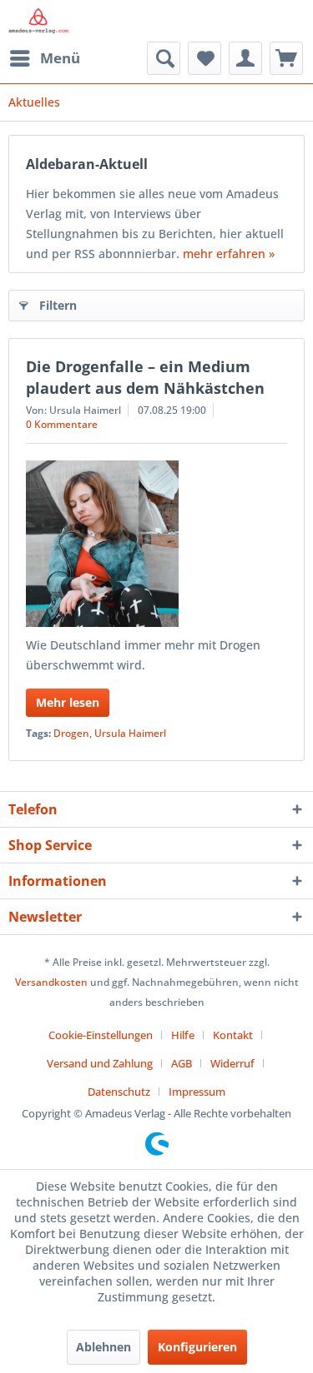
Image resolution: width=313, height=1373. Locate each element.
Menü (60, 57)
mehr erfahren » (229, 253)
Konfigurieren (197, 1347)
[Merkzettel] (204, 58)
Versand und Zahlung (100, 1063)
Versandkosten (51, 982)
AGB (181, 1063)
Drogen (71, 733)
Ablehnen (103, 1347)
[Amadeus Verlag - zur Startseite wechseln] (38, 20)
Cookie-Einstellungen (100, 1034)
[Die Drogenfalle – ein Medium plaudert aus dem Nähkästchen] (156, 543)
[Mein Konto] (245, 58)
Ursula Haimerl (130, 733)
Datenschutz (119, 1091)
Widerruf (232, 1063)
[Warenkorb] (286, 58)
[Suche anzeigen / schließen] (163, 58)
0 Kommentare (62, 424)
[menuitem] (44, 58)
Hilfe (182, 1034)
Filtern (58, 305)
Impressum (197, 1091)
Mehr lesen (67, 702)
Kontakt (233, 1034)
